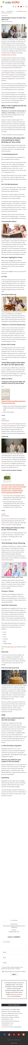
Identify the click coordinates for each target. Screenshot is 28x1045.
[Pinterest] (18, 7)
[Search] (26, 7)
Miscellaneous (10, 11)
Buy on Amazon (5, 420)
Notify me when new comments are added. (14, 971)
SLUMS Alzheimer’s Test (7, 1023)
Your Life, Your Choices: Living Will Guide (11, 1027)
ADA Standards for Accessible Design (10, 1009)
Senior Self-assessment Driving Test (10, 1021)
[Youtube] (21, 7)
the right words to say (11, 646)
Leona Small (9, 21)
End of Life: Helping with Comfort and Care (11, 1013)
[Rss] (23, 7)
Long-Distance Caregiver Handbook (10, 1017)
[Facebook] (13, 7)
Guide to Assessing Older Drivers (9, 1015)
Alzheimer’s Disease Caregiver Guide (10, 1011)
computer (11, 74)
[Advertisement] (14, 857)
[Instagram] (15, 7)
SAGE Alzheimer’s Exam (7, 1019)
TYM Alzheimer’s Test (6, 1025)
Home (2, 11)
